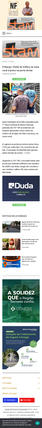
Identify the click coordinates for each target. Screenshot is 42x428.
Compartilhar (20, 79)
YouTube (27, 400)
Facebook (11, 400)
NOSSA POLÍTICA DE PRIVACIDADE (16, 409)
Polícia (11, 61)
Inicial (4, 61)
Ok (38, 423)
